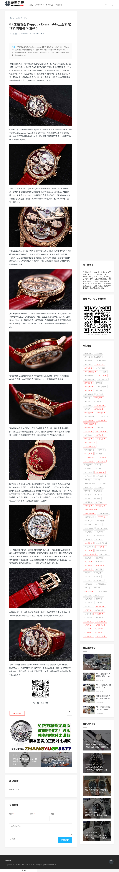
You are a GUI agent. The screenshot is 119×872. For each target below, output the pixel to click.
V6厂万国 (98, 468)
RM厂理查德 (98, 491)
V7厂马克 (87, 454)
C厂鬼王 (87, 610)
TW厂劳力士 (88, 476)
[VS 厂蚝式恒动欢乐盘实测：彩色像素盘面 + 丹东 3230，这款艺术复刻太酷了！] (89, 710)
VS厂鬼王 (87, 401)
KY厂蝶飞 (99, 569)
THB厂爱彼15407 (89, 483)
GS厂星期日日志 (101, 584)
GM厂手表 (87, 595)
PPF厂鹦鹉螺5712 (90, 509)
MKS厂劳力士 (104, 554)
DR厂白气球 (88, 599)
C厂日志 (87, 629)
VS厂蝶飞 (87, 409)
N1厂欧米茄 (88, 539)
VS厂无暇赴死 (100, 431)
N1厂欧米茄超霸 (99, 535)
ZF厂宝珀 (99, 383)
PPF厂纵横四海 (103, 513)
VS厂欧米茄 (88, 427)
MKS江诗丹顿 (88, 547)
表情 (13, 839)
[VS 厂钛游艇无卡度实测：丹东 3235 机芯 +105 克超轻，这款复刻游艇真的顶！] (89, 688)
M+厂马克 (87, 561)
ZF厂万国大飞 (102, 386)
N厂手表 (87, 535)
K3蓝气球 (97, 576)
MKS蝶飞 (87, 543)
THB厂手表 (87, 487)
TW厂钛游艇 (88, 472)
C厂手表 (87, 632)
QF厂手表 (87, 506)
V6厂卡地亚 (88, 468)
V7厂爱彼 (99, 454)
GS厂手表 (97, 588)
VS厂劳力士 (99, 439)
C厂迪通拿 (98, 614)
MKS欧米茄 (100, 547)
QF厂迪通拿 (88, 502)
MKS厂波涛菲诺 (101, 550)
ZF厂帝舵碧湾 (102, 379)
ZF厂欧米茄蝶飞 (89, 375)
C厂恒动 (98, 632)
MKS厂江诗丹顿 (89, 554)
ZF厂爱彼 (103, 372)
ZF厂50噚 (99, 390)
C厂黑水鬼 (99, 606)
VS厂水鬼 (100, 420)
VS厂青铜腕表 (98, 401)
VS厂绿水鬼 (97, 409)
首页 (31, 5)
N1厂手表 (99, 539)
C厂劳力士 (100, 636)
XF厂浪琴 (100, 394)
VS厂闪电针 (88, 405)
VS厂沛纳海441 (89, 416)
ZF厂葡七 (87, 368)
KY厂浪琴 (87, 573)
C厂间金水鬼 (99, 610)
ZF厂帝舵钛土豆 (89, 379)
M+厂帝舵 (99, 565)
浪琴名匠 (87, 357)
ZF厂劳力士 (88, 386)
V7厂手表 (101, 457)
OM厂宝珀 (98, 524)
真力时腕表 (87, 353)
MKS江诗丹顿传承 (101, 543)
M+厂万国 (87, 569)
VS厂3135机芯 (88, 446)
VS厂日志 (87, 431)
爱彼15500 (98, 353)
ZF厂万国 (87, 390)
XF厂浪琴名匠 (88, 394)
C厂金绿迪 (87, 614)
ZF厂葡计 (98, 364)
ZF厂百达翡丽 (100, 368)
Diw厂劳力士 (88, 606)
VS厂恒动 (87, 439)
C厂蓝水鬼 (99, 617)
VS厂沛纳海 (88, 420)
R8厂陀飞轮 (98, 494)
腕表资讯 (14, 34)
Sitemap (8, 861)
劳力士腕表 (97, 357)
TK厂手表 (97, 480)
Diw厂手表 (99, 602)
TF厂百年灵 (98, 487)
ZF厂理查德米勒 (89, 372)
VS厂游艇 (100, 413)
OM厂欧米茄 (100, 521)
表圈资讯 (58, 5)
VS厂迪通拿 (99, 405)
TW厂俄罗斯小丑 (101, 476)
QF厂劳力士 (100, 506)
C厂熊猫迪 (100, 621)
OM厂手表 (87, 524)
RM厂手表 (87, 494)
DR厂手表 (99, 599)
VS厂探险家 (88, 435)
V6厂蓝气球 (88, 465)
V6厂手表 (98, 465)
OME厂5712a (99, 532)
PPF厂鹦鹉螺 (88, 513)
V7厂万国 (100, 461)
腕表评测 (38, 5)
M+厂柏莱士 (100, 561)
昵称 (11, 814)
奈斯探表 (19, 864)
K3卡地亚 (87, 580)
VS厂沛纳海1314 (103, 416)
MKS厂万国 (99, 558)
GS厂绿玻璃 (88, 584)
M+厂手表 (87, 565)
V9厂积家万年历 (89, 450)
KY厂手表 (87, 576)
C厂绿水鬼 (87, 621)
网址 (52, 814)
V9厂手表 (101, 450)
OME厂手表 (88, 532)
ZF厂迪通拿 (88, 364)
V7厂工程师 (88, 461)
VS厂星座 (100, 427)
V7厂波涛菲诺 (88, 457)
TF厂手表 (87, 491)
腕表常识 (49, 5)
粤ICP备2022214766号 (28, 864)
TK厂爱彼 (87, 480)
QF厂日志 (99, 502)
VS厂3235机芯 (88, 442)
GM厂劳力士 (98, 595)
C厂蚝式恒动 (88, 617)
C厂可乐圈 (87, 636)
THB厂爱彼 (102, 483)
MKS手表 (87, 550)
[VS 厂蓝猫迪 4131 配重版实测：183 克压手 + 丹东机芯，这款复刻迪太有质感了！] (89, 677)
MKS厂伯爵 (88, 558)
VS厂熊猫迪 (88, 413)
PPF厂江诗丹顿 (89, 517)
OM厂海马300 (88, 521)
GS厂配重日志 (98, 580)
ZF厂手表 (101, 375)
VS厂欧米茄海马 (89, 424)
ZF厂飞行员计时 (101, 360)
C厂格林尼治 (99, 625)
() (18, 713)
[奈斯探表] (15, 4)
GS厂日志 (87, 588)
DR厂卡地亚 (88, 602)
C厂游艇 (87, 625)
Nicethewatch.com (50, 864)
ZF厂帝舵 (87, 383)
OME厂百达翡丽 (102, 528)
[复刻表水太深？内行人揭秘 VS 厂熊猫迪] (89, 699)
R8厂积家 (87, 498)
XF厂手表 (87, 398)
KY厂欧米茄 (97, 573)
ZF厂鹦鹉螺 (88, 360)
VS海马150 (97, 398)
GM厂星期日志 (102, 591)
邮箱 (32, 814)
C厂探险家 (98, 629)
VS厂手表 (98, 435)
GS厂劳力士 (88, 591)
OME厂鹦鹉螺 (88, 528)
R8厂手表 (97, 498)
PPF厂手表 (101, 517)
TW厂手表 (99, 472)
